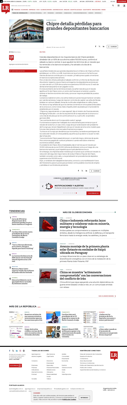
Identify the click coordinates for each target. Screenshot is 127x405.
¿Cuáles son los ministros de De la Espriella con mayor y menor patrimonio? (107, 317)
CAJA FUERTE (87, 9)
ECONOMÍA (24, 9)
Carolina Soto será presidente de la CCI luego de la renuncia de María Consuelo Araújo (70, 317)
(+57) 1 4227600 (14, 359)
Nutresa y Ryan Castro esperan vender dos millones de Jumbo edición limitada (23, 270)
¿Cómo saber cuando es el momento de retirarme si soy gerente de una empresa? (108, 332)
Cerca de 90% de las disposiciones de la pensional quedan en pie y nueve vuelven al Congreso (22, 221)
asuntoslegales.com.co (16, 388)
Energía (91, 13)
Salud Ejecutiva (66, 374)
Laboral (14, 216)
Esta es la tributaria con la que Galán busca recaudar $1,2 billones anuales (22, 281)
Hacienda (14, 277)
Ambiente (64, 327)
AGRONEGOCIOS (58, 9)
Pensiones (51, 13)
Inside (63, 370)
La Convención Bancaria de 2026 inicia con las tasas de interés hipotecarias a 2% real (22, 258)
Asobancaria (68, 13)
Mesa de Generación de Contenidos (91, 354)
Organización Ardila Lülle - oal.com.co (109, 389)
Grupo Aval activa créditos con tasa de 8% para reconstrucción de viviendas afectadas (33, 332)
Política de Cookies (69, 399)
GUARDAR (113, 46)
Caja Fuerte (50, 356)
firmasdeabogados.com (61, 388)
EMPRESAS (32, 9)
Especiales (50, 365)
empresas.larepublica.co (44, 388)
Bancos (14, 253)
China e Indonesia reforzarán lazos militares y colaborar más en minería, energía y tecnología (85, 224)
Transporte (16, 229)
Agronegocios (36, 354)
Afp (45, 13)
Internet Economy (37, 372)
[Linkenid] (17, 351)
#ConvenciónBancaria (80, 13)
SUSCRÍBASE (122, 1)
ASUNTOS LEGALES (76, 9)
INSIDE (103, 9)
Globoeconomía (67, 367)
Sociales (34, 379)
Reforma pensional (36, 13)
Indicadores (35, 370)
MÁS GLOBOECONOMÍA (106, 296)
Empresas (35, 365)
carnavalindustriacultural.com (18, 391)
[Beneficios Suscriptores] (118, 6)
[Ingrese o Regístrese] (124, 5)
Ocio (63, 372)
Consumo (34, 361)
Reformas (98, 13)
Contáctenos (84, 358)
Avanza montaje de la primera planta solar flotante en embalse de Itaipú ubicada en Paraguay (84, 249)
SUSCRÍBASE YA (93, 193)
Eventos (64, 365)
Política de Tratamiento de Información (92, 365)
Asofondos (59, 13)
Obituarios (50, 372)
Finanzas (34, 367)
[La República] (5, 9)
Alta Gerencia (51, 354)
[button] (42, 186)
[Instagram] (20, 351)
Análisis (64, 354)
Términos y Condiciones (87, 363)
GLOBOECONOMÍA (46, 9)
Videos (49, 379)
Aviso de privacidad (86, 361)
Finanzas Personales (53, 367)
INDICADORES (96, 9)
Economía (65, 361)
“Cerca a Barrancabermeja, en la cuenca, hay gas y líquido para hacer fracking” (22, 246)
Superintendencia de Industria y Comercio (93, 370)
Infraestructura (51, 370)
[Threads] (24, 351)
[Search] (113, 6)
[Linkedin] (103, 46)
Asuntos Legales (36, 356)
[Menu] (12, 9)
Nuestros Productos (86, 356)
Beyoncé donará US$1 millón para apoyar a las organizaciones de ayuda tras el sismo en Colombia (71, 333)
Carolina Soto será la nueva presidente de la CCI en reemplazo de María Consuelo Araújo (22, 234)
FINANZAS (17, 9)
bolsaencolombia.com (77, 388)
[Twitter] (99, 46)
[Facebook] (95, 46)
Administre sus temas (18, 71)
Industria (15, 266)
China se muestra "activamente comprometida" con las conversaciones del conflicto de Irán (85, 275)
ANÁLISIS (66, 9)
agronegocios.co (30, 388)
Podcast (34, 374)
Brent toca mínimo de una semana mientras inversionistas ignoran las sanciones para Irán (33, 317)
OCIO (38, 9)
